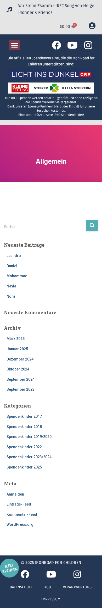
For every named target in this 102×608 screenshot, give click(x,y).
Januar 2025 (17, 349)
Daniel (12, 266)
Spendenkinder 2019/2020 (29, 437)
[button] (14, 45)
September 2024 (21, 379)
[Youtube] (72, 45)
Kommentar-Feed (22, 514)
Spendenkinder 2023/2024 (29, 457)
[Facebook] (56, 45)
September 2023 (21, 389)
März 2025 (16, 339)
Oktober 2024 (18, 369)
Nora (11, 296)
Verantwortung (77, 587)
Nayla (11, 286)
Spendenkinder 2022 (24, 447)
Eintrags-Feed (19, 504)
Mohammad (17, 276)
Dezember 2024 (20, 359)
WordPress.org (20, 524)
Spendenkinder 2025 (24, 467)
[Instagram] (88, 45)
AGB (47, 587)
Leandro (14, 256)
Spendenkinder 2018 (24, 427)
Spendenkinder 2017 (24, 416)
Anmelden (15, 494)
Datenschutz (21, 587)
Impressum (50, 599)
